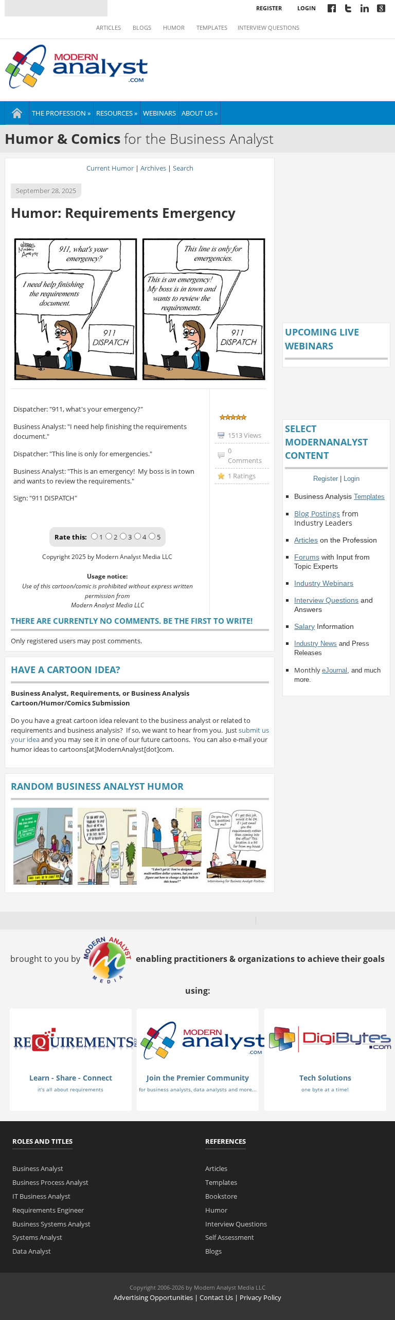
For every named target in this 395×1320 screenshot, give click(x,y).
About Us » (200, 113)
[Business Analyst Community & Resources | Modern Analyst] (77, 65)
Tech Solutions (325, 1078)
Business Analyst (37, 1168)
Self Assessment (229, 1237)
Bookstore (221, 1196)
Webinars (159, 113)
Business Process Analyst (50, 1182)
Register (269, 8)
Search (183, 168)
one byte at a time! (325, 1089)
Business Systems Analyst (51, 1224)
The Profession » (61, 113)
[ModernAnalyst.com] (202, 1039)
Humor (174, 27)
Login (306, 8)
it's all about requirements (70, 1089)
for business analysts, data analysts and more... (198, 1089)
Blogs (142, 27)
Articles (108, 27)
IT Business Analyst (41, 1196)
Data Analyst (31, 1251)
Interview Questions (268, 27)
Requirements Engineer (48, 1210)
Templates (211, 27)
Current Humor (110, 168)
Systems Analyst (37, 1237)
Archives (153, 168)
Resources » (116, 113)
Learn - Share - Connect (70, 1078)
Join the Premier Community (198, 1078)
